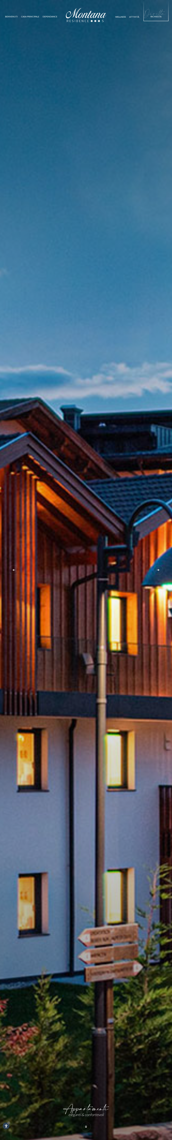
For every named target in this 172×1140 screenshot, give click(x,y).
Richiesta (154, 14)
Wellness (120, 16)
